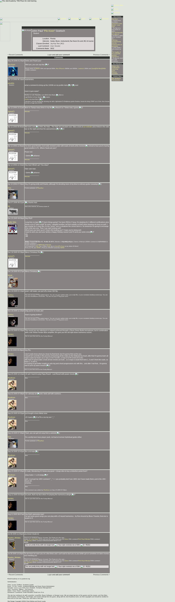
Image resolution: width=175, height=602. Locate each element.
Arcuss (49, 244)
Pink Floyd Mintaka (84, 539)
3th (9, 206)
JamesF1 (11, 111)
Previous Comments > (101, 55)
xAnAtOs (11, 83)
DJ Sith (14, 586)
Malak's (37, 68)
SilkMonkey (41, 244)
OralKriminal (115, 67)
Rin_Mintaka (28, 540)
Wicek (10, 275)
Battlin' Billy (12, 222)
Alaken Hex (115, 66)
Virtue (14, 590)
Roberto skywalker (115, 72)
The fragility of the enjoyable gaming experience (116, 54)
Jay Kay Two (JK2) (57, 44)
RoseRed (40, 188)
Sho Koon (11, 65)
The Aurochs (116, 80)
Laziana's (81, 68)
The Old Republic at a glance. (117, 33)
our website (87, 127)
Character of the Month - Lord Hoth (117, 25)
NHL (37, 246)
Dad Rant (115, 19)
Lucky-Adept (34, 539)
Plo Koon (49, 30)
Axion (56, 246)
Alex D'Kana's (60, 68)
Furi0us (10, 295)
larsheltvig (115, 69)
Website (27, 111)
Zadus (66, 539)
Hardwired (15, 589)
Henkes (11, 334)
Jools (26, 99)
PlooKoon (11, 378)
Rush (49, 246)
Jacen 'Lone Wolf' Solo (21, 587)
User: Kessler (55, 46)
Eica (9, 188)
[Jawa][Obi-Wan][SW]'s (98, 68)
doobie (14, 584)
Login (50, 55)
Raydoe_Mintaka (14, 538)
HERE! (39, 247)
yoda (113, 70)
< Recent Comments (15, 55)
